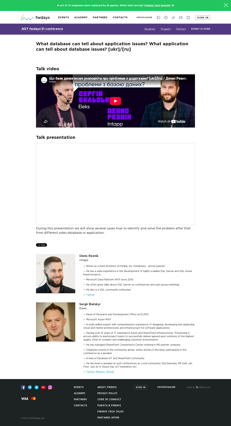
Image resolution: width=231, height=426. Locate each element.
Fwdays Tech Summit (157, 6)
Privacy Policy (107, 393)
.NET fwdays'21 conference (42, 29)
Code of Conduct (109, 399)
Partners (100, 18)
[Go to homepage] (35, 17)
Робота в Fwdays (109, 405)
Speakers (149, 29)
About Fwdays (107, 387)
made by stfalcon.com (198, 387)
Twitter (90, 295)
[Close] (225, 5)
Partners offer (108, 418)
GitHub (110, 372)
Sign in (203, 18)
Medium (100, 372)
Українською (144, 17)
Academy (81, 18)
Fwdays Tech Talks (110, 411)
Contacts (120, 18)
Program (166, 29)
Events (63, 18)
